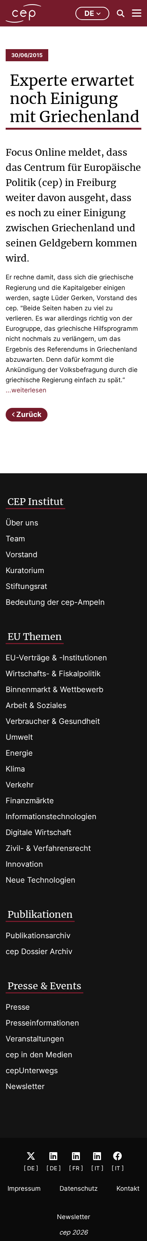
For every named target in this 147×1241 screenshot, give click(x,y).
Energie (19, 753)
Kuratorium (25, 570)
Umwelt (19, 737)
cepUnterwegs (32, 1070)
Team (15, 538)
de (89, 13)
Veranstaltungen (35, 1038)
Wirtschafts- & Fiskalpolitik (53, 673)
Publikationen (40, 914)
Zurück (28, 414)
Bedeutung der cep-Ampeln (55, 602)
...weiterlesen (26, 390)
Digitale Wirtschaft (38, 832)
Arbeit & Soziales (36, 705)
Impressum (24, 1188)
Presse (18, 1007)
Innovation (24, 864)
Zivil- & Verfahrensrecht (48, 848)
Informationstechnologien (51, 816)
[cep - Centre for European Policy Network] (23, 13)
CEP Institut (35, 502)
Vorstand (21, 554)
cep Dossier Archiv (39, 951)
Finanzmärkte (30, 800)
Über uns (22, 522)
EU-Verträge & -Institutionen (56, 657)
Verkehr (20, 784)
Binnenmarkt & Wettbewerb (54, 689)
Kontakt (127, 1188)
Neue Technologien (40, 880)
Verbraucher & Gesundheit (53, 721)
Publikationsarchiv (38, 935)
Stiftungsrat (26, 586)
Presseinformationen (42, 1022)
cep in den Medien (39, 1054)
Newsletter (25, 1086)
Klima (15, 768)
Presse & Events (44, 986)
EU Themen (35, 637)
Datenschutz (79, 1188)
